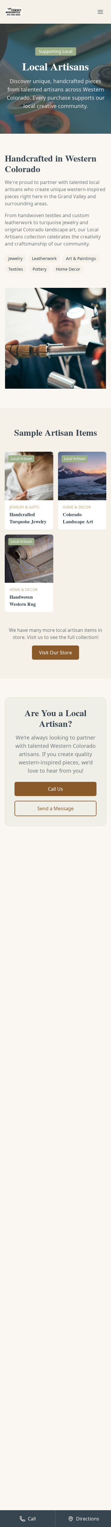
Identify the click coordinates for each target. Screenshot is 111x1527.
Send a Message (55, 808)
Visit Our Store (55, 652)
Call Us (55, 789)
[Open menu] (100, 12)
